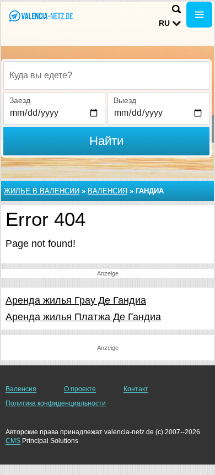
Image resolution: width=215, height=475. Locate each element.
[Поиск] (176, 9)
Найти (106, 141)
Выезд (125, 100)
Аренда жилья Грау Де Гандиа (76, 300)
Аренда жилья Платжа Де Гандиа (83, 316)
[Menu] (199, 15)
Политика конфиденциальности (56, 403)
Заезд (19, 100)
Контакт (135, 389)
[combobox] (106, 75)
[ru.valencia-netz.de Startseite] (41, 15)
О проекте (80, 389)
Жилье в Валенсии (41, 191)
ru (164, 23)
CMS (13, 441)
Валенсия (107, 191)
